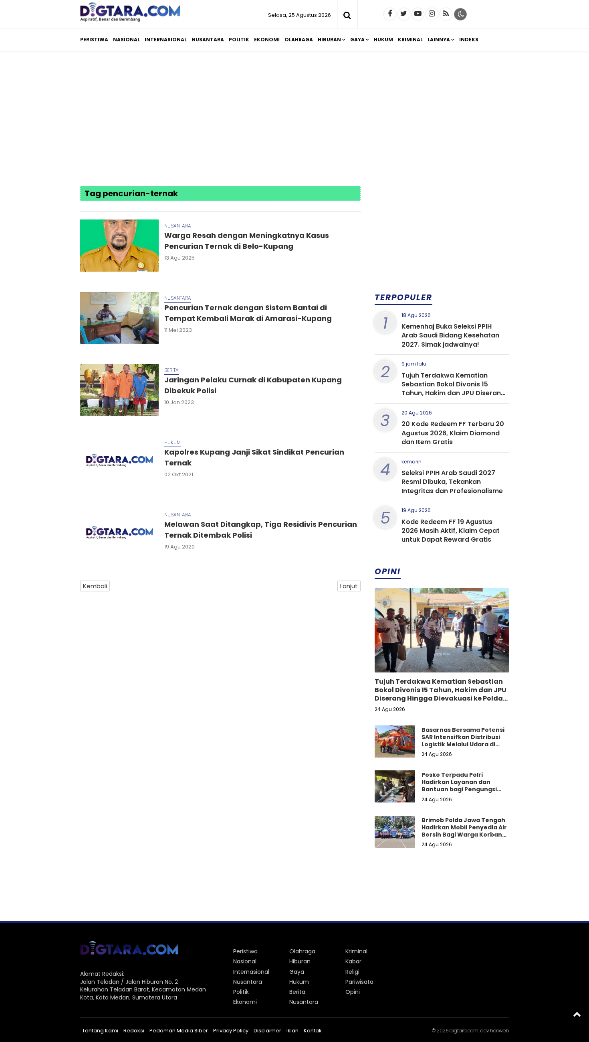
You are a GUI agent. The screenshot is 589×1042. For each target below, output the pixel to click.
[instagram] (432, 14)
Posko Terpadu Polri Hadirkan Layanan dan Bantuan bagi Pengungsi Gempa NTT (459, 786)
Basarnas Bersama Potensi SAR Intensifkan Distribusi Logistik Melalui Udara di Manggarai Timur (463, 741)
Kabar (353, 961)
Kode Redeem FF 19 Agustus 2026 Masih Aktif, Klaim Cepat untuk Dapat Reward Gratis (450, 530)
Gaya (357, 39)
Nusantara (208, 39)
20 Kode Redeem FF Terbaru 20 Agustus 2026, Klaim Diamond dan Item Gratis (452, 433)
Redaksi (133, 1030)
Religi (352, 972)
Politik (239, 39)
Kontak (313, 1030)
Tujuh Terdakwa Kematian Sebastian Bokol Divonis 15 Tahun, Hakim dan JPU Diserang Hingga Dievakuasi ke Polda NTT (453, 389)
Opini (352, 992)
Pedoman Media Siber (178, 1030)
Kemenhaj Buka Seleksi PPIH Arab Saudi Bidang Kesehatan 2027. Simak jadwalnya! (450, 335)
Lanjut (349, 586)
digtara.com (464, 1030)
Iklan (292, 1030)
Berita (171, 370)
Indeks (468, 39)
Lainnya (439, 39)
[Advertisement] (294, 119)
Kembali (95, 586)
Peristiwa (94, 39)
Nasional (126, 39)
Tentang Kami (100, 1030)
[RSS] (446, 14)
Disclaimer (267, 1030)
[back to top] (577, 1014)
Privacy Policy (230, 1030)
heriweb (499, 1030)
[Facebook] (390, 14)
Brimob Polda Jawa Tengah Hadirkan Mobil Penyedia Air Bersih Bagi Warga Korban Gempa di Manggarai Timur (464, 831)
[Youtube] (418, 14)
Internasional (166, 39)
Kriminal (410, 39)
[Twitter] (404, 14)
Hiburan (329, 39)
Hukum (383, 39)
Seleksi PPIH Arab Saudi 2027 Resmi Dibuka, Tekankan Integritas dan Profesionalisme (452, 482)
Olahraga (298, 39)
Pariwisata (359, 982)
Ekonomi (267, 39)
